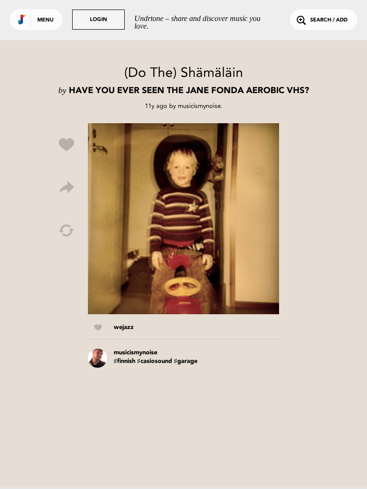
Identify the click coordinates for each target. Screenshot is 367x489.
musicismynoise (199, 105)
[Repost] (66, 230)
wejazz (124, 327)
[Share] (66, 187)
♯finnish (124, 361)
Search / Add (328, 20)
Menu (45, 20)
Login (98, 19)
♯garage (185, 361)
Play (183, 219)
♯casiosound (154, 361)
